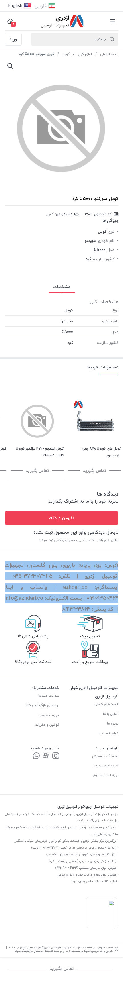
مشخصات (61, 286)
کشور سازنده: (103, 258)
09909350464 (102, 598)
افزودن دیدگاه (61, 517)
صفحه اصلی (108, 54)
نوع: (111, 231)
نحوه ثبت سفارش (105, 756)
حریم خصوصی (49, 715)
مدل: (110, 249)
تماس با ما (110, 714)
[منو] (112, 21)
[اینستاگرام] (55, 756)
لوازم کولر (85, 54)
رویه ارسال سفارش (105, 775)
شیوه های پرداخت (105, 765)
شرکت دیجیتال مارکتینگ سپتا (33, 950)
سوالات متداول (48, 696)
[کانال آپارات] (46, 756)
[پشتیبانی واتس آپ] (36, 756)
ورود (13, 39)
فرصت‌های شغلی (106, 704)
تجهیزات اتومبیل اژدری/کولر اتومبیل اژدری (46, 947)
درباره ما (112, 724)
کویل (66, 54)
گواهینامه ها (109, 733)
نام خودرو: (105, 240)
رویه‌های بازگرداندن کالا (42, 705)
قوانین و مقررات (47, 725)
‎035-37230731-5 (32, 576)
